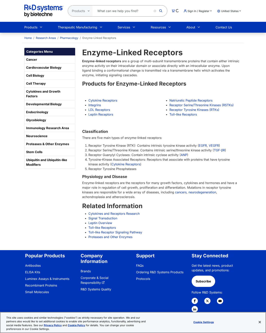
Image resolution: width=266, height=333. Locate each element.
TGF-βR (219, 150)
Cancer (31, 59)
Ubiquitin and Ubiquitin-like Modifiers (46, 162)
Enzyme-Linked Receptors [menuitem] (99, 37)
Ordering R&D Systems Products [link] (159, 272)
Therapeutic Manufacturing (77, 27)
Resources (158, 27)
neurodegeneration (202, 192)
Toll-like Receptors (183, 114)
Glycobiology (36, 120)
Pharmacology (69, 37)
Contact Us (224, 27)
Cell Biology (35, 75)
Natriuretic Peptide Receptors (190, 100)
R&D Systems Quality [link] (96, 289)
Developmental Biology (44, 104)
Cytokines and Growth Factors (43, 93)
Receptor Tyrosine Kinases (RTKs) (194, 110)
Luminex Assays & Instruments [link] (47, 279)
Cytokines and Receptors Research (114, 214)
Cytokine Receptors (102, 100)
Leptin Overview (100, 223)
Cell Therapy (36, 83)
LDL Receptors (99, 110)
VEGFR (214, 145)
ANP (184, 155)
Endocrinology (37, 112)
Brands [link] (86, 271)
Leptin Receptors (100, 114)
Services (124, 27)
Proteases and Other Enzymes (110, 237)
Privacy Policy (53, 325)
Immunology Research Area (47, 128)
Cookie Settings (203, 322)
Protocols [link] (143, 279)
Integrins (94, 105)
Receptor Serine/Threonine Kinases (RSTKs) (201, 105)
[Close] (259, 322)
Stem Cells (34, 152)
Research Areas (46, 37)
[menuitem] (28, 38)
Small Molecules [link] (37, 292)
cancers (181, 192)
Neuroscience (37, 136)
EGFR (203, 145)
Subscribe (203, 281)
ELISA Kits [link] (32, 272)
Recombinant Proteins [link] (41, 285)
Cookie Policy (76, 325)
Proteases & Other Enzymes (47, 144)
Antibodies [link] (33, 265)
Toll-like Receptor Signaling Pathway (115, 232)
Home (28, 37)
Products (30, 27)
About (190, 27)
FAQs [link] (140, 265)
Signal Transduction (102, 218)
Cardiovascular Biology (44, 67)
